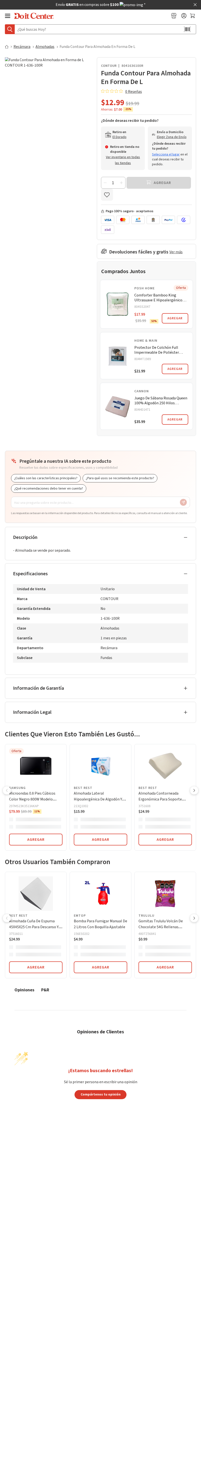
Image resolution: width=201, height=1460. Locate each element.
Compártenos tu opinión (101, 1094)
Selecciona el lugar (166, 154)
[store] (173, 15)
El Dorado (119, 137)
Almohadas (45, 46)
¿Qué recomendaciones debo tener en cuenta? (48, 488)
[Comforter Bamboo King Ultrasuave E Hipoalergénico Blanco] (117, 304)
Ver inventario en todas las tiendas (123, 160)
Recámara (21, 46)
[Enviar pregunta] (183, 502)
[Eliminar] (105, 183)
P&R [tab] (45, 990)
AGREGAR (175, 318)
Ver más (176, 252)
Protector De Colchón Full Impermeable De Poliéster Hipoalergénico (156, 350)
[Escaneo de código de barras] (187, 29)
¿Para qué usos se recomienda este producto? (120, 478)
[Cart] (193, 15)
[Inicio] (9, 46)
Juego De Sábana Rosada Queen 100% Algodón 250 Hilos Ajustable (160, 401)
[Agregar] (121, 183)
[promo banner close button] (195, 4)
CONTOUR (108, 65)
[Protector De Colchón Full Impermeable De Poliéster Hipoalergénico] (117, 356)
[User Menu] (184, 15)
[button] (7, 791)
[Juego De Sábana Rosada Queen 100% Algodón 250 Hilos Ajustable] (117, 406)
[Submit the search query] (10, 29)
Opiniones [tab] (24, 990)
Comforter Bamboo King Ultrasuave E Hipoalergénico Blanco (158, 298)
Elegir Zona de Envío (172, 137)
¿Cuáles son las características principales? (45, 478)
